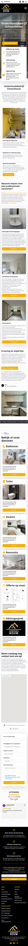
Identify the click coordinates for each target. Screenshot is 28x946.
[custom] (20, 2)
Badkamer (17, 889)
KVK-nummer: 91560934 (6, 915)
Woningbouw (4, 896)
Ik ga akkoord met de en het (12, 777)
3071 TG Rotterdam (5, 913)
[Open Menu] (25, 8)
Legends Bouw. (13, 203)
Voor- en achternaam (9, 736)
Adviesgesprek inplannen (20, 902)
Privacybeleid (8, 778)
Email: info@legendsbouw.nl (6, 920)
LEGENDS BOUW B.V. (6, 908)
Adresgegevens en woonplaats (12, 743)
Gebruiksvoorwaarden (11, 777)
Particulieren (4, 901)
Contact (3, 903)
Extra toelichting (8, 765)
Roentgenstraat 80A (5, 910)
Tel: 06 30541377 (5, 917)
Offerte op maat (18, 900)
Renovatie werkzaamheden (18, 897)
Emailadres (6, 758)
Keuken (16, 894)
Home (2, 889)
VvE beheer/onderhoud (6, 898)
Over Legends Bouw (5, 894)
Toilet (16, 891)
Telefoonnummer (8, 750)
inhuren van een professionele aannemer (14, 193)
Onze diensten (4, 891)
